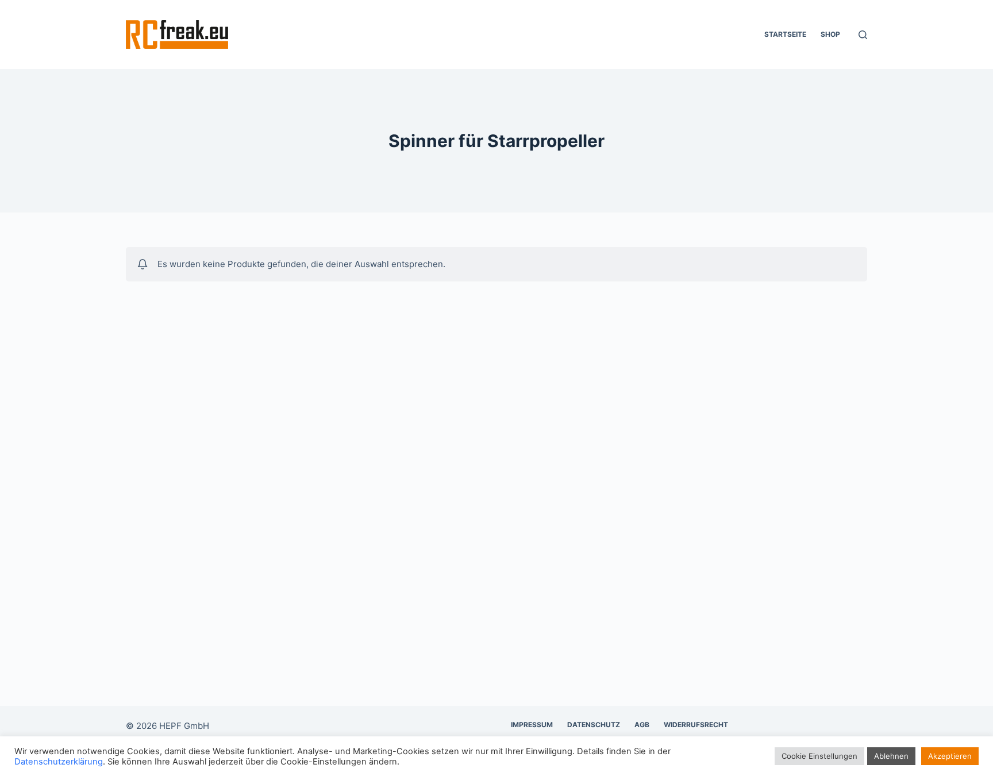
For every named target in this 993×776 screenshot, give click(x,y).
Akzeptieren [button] (950, 755)
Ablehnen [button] (891, 755)
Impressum (532, 724)
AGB (641, 724)
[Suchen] (863, 34)
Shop (830, 34)
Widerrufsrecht (696, 724)
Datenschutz (593, 724)
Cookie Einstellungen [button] (819, 755)
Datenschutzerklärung (58, 761)
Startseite (785, 34)
